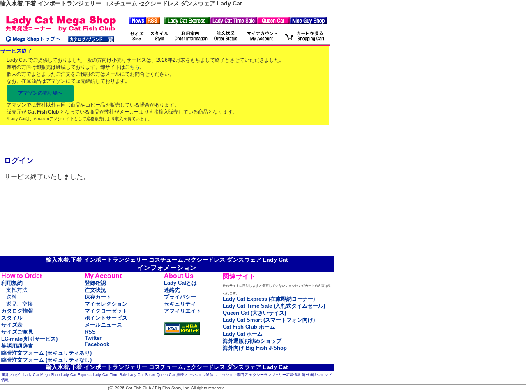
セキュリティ (180, 304)
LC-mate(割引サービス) (29, 339)
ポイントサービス (106, 318)
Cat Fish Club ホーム (249, 327)
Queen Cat (166, 375)
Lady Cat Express (76, 375)
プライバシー (180, 297)
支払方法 (17, 290)
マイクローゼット (106, 311)
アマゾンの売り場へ (40, 93)
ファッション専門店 (231, 375)
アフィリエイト (182, 311)
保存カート (98, 297)
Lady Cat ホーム (243, 334)
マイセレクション (106, 304)
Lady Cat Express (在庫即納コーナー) (269, 299)
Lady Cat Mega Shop (41, 375)
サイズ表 (12, 325)
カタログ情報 (17, 311)
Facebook (97, 344)
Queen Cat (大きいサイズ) (254, 313)
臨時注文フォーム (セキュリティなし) (46, 360)
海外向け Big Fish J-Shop (255, 348)
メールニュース (103, 325)
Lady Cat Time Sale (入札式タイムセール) (274, 306)
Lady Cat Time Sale (110, 375)
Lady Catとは (180, 283)
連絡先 (172, 290)
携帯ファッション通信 (194, 375)
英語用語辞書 (17, 346)
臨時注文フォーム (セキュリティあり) (46, 353)
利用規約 (12, 283)
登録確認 (95, 283)
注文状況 (95, 290)
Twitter (93, 338)
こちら (132, 67)
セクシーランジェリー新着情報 (275, 375)
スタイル (12, 318)
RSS (90, 332)
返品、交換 (19, 304)
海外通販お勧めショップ (252, 341)
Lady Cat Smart (141, 375)
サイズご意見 (17, 332)
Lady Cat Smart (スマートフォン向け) (269, 320)
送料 (11, 297)
